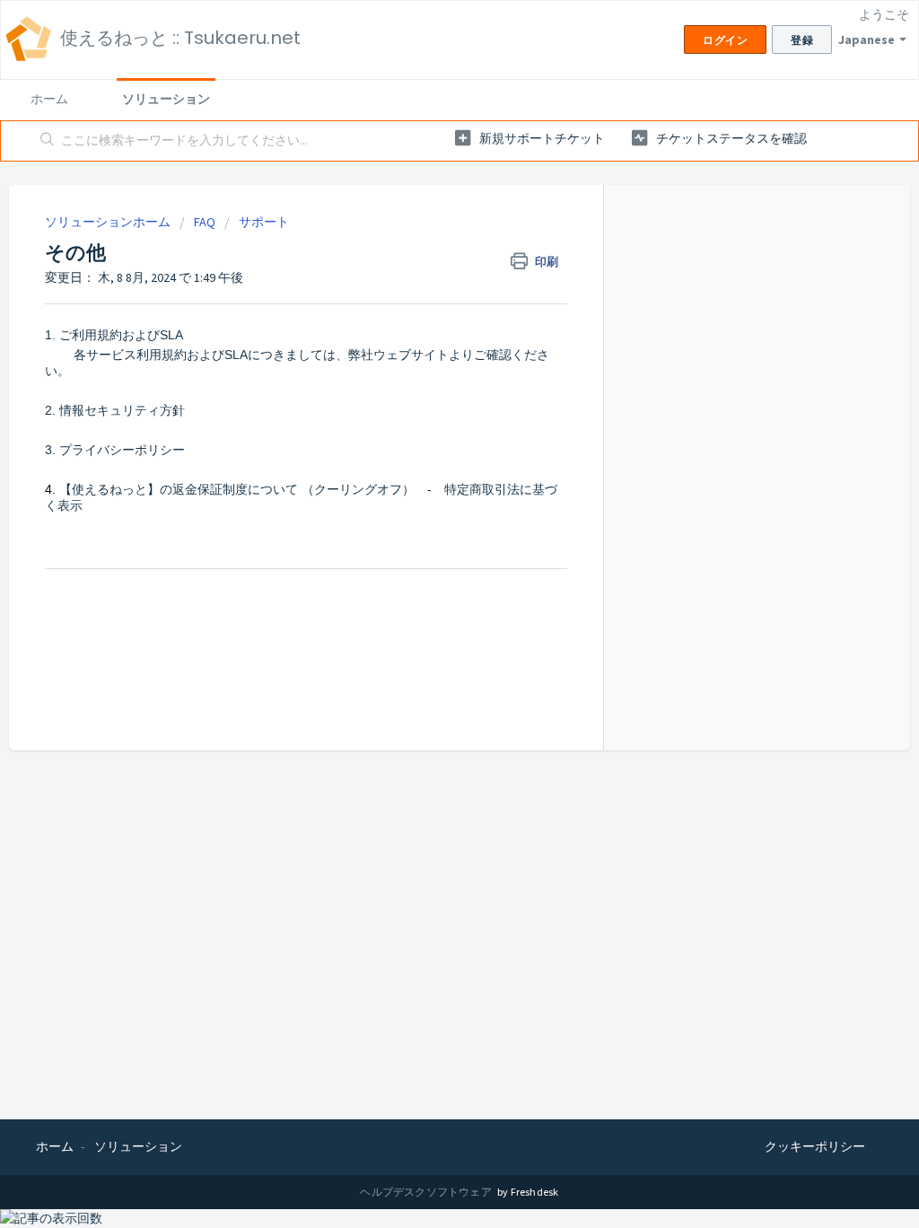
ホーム (49, 99)
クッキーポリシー (815, 1146)
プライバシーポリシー (122, 450)
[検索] (48, 141)
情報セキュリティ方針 (122, 410)
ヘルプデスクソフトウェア (427, 1191)
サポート (264, 222)
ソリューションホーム (109, 222)
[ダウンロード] (426, 382)
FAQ (204, 222)
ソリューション (166, 99)
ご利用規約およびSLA (121, 335)
